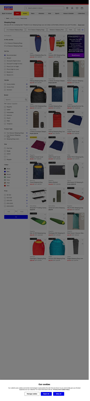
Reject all (46, 394)
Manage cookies (32, 394)
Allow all (58, 394)
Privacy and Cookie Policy (61, 389)
